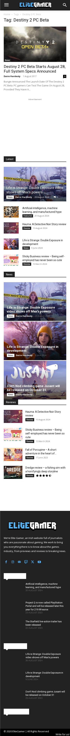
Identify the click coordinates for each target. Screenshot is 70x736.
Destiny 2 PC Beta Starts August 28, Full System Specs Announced (35, 68)
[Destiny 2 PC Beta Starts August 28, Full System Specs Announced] (35, 44)
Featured (28, 215)
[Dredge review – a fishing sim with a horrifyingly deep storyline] (13, 472)
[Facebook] (6, 562)
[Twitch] (26, 562)
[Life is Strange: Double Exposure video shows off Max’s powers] (35, 184)
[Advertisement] (35, 124)
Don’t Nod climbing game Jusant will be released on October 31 (33, 388)
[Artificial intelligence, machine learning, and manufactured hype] (11, 211)
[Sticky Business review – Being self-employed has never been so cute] (11, 260)
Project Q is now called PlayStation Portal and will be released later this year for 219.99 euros (44, 606)
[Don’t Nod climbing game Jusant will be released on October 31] (35, 380)
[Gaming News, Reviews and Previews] (35, 5)
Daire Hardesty (12, 76)
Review (27, 228)
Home (7, 14)
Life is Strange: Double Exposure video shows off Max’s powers (31, 309)
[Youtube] (39, 562)
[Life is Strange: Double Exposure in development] (11, 244)
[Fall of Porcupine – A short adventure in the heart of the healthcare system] (13, 454)
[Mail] (19, 562)
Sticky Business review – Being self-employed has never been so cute (45, 433)
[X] (32, 562)
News (7, 60)
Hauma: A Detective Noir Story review (44, 224)
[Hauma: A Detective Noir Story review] (11, 228)
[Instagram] (12, 562)
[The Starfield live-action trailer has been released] (13, 627)
